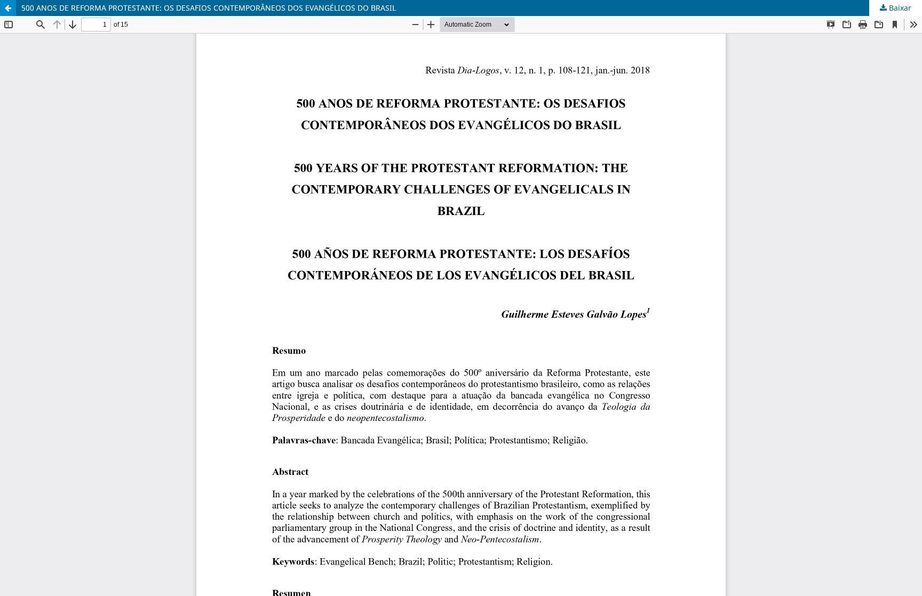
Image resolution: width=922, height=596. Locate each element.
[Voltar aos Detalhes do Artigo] (8, 8)
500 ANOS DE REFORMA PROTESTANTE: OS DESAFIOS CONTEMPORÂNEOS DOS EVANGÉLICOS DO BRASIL (208, 8)
